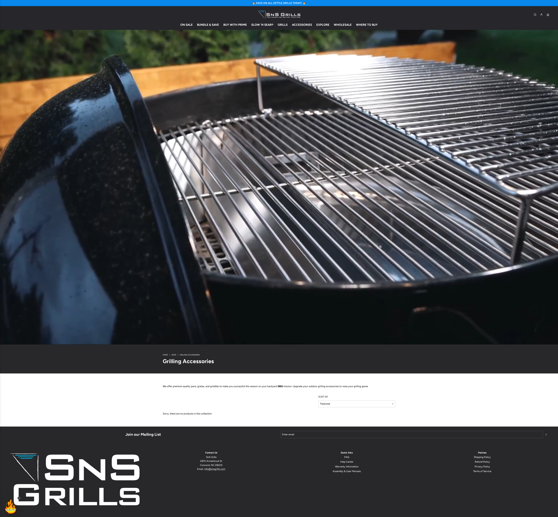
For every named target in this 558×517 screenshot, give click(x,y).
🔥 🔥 (279, 3)
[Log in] (541, 14)
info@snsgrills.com (214, 469)
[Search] (535, 14)
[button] (10, 506)
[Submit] (546, 434)
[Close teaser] (18, 498)
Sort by (323, 397)
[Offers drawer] (548, 14)
